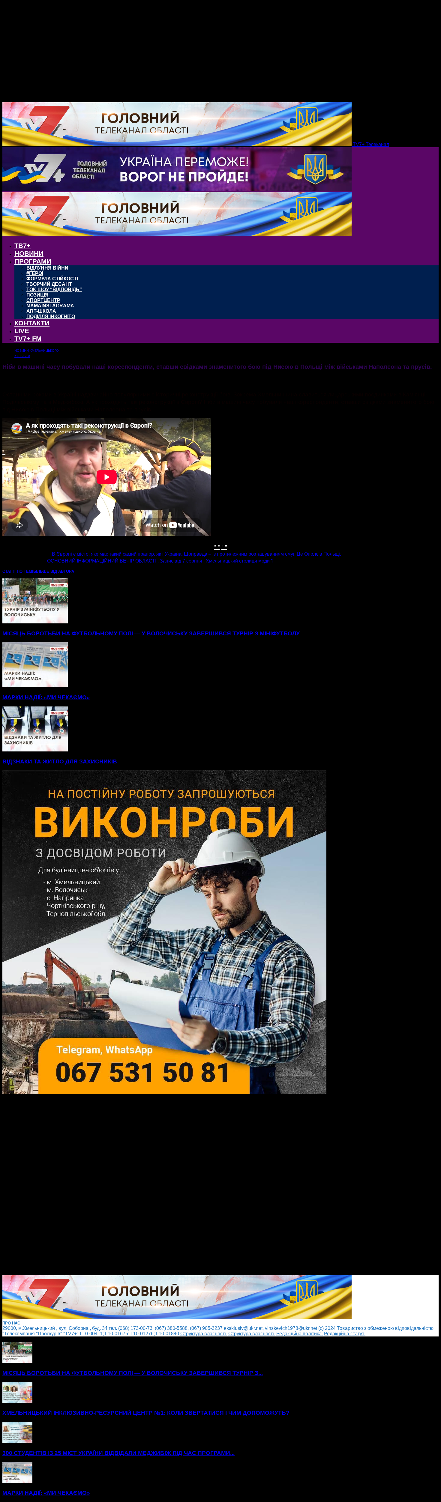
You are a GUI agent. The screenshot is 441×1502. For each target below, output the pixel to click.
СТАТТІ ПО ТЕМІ (17, 571)
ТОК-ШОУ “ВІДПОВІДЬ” (54, 289)
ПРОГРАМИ (32, 261)
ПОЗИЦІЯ (37, 294)
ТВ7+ (22, 245)
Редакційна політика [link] (299, 1333)
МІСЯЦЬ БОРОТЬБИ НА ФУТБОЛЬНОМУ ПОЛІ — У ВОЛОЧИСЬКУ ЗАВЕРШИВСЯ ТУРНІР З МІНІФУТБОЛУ (151, 633)
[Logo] (177, 189)
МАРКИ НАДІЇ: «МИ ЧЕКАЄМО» (46, 697)
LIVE (21, 331)
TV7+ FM (27, 338)
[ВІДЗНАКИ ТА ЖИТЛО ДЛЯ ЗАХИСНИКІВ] (35, 749)
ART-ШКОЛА (41, 311)
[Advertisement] (182, 1185)
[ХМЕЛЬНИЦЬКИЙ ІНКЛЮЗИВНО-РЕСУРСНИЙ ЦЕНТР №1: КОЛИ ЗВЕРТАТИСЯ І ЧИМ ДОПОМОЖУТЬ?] (17, 1401)
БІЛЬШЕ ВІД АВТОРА (53, 571)
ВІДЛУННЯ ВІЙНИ (47, 267)
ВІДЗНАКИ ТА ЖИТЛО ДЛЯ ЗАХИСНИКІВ (59, 761)
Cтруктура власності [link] (203, 1333)
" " (217, 546)
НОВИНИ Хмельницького (36, 350)
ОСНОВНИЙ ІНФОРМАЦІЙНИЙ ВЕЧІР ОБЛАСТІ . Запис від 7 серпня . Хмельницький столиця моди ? (160, 560)
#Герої (34, 273)
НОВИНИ (29, 253)
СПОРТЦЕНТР (43, 300)
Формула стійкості (52, 278)
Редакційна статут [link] (344, 1333)
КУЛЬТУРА (22, 356)
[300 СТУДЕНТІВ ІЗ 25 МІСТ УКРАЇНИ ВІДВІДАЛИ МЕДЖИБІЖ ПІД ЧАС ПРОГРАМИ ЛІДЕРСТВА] (17, 1441)
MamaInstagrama (50, 305)
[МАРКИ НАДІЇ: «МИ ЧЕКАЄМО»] (35, 685)
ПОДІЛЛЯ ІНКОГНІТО (50, 316)
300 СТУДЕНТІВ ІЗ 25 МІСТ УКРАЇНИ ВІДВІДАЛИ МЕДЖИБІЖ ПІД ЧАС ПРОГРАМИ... (118, 1453)
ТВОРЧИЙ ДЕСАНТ (49, 284)
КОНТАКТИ (32, 323)
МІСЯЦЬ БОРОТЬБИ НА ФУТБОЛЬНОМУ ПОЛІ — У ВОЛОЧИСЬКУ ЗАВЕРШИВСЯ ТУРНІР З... (132, 1373)
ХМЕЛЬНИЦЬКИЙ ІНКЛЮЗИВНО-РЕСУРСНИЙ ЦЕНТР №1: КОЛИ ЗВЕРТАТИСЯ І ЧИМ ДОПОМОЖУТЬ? (146, 1413)
